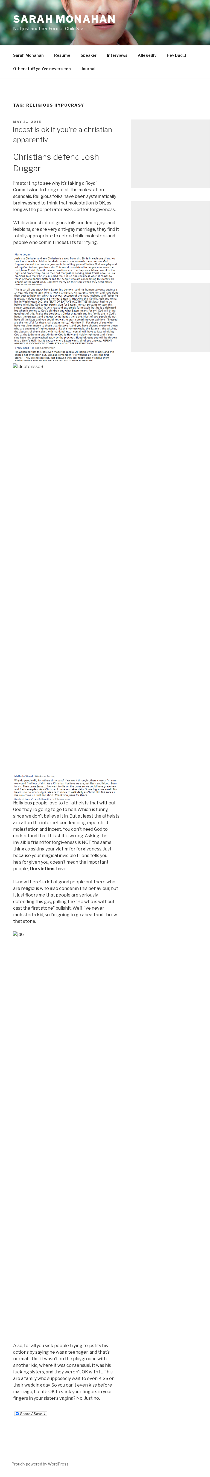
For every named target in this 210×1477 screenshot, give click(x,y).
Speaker (89, 55)
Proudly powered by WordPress (40, 1464)
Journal (88, 68)
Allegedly (147, 55)
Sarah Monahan (64, 19)
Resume (62, 55)
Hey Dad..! (176, 55)
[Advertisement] (170, 153)
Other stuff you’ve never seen (42, 68)
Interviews (117, 55)
